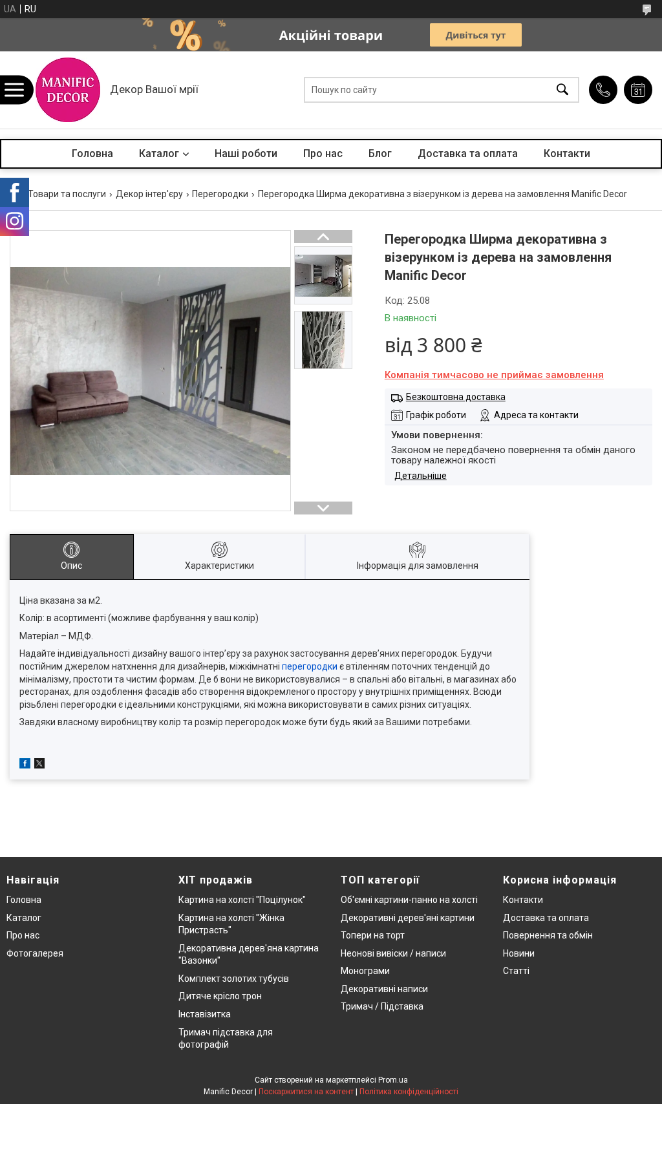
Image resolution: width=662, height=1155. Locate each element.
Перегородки (220, 194)
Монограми (365, 971)
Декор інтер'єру (149, 194)
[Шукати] (562, 90)
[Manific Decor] (68, 90)
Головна (92, 153)
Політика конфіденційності (408, 1091)
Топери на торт (373, 935)
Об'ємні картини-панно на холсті (409, 900)
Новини (519, 953)
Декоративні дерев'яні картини (408, 918)
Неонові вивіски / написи (393, 953)
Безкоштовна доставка (456, 397)
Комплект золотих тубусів (233, 978)
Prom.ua (393, 1080)
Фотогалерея (34, 953)
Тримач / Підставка (382, 1006)
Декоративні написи (384, 989)
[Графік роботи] (638, 90)
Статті (516, 971)
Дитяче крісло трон (220, 996)
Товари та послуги (67, 194)
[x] (39, 765)
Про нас (323, 153)
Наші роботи (246, 153)
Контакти (567, 153)
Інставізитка (204, 1014)
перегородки (309, 666)
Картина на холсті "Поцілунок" (242, 900)
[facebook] (24, 765)
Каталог (159, 153)
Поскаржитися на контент (306, 1091)
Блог (380, 153)
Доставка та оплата (468, 153)
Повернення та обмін (548, 935)
